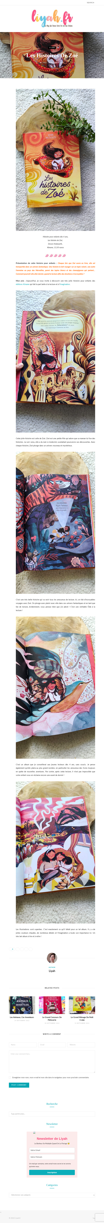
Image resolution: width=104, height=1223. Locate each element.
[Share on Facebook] (7, 94)
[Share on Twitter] (7, 100)
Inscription (52, 1172)
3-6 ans (52, 47)
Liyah (44, 63)
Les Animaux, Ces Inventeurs (22, 1017)
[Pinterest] (7, 107)
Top (93, 1218)
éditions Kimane (22, 284)
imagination (65, 284)
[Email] (7, 113)
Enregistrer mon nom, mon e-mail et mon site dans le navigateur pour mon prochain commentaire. (50, 1078)
